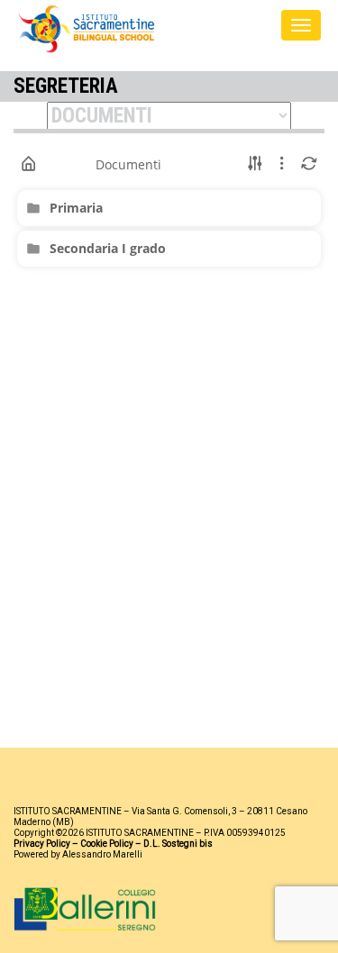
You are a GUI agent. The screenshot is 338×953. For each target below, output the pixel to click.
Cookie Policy (106, 844)
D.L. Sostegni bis (178, 844)
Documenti (128, 164)
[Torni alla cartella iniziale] (28, 163)
